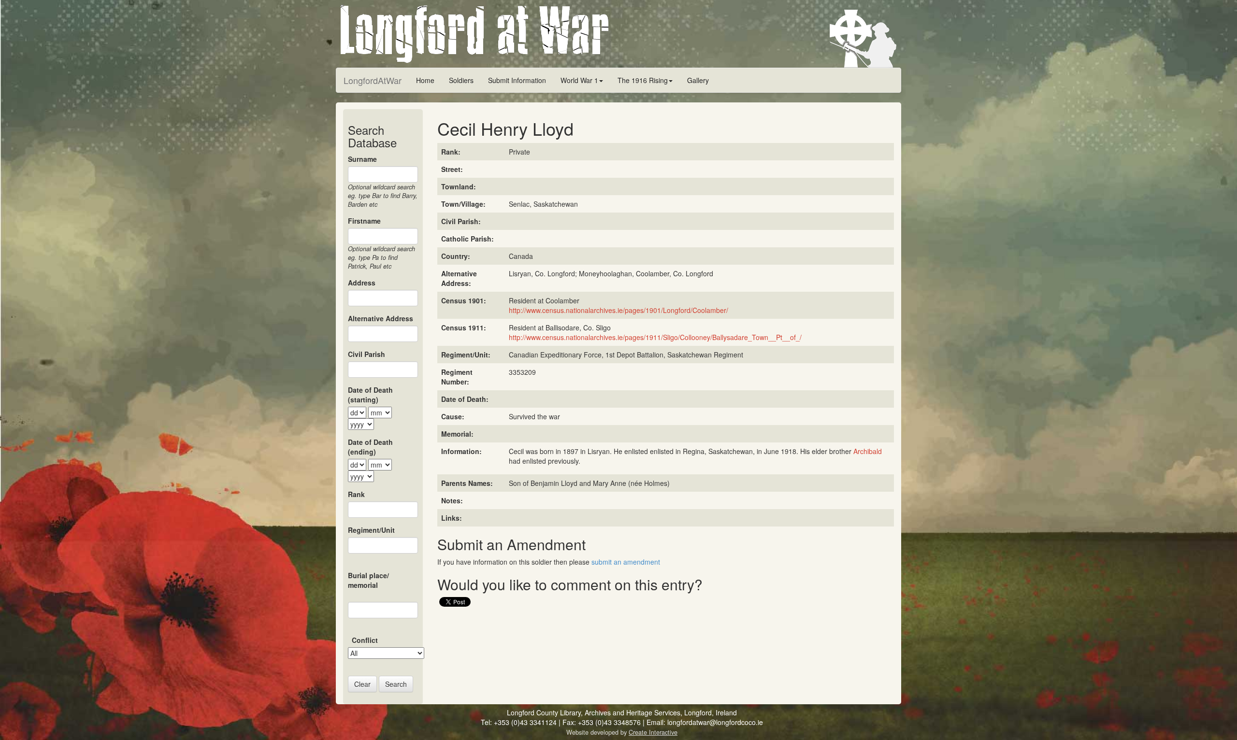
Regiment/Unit (371, 530)
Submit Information (517, 80)
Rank (356, 494)
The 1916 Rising (643, 80)
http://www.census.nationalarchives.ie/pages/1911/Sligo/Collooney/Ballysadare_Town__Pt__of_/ (655, 337)
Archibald (867, 451)
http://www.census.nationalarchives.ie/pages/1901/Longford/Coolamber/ (618, 310)
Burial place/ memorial (368, 580)
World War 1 (579, 80)
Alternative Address (380, 318)
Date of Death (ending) (370, 446)
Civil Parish (366, 354)
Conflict (365, 640)
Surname (362, 159)
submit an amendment (625, 562)
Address (361, 282)
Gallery (698, 80)
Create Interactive (653, 732)
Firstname (364, 221)
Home (425, 80)
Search (396, 684)
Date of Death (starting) (370, 394)
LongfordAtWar (373, 80)
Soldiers (461, 80)
